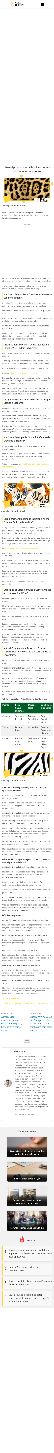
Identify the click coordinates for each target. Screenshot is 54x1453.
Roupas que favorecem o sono (24, 373)
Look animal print (12, 998)
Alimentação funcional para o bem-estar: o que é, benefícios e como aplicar (11, 1024)
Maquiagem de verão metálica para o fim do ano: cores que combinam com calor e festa (41, 1024)
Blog (27, 1040)
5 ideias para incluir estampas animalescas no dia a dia (28, 1003)
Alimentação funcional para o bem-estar (22, 548)
